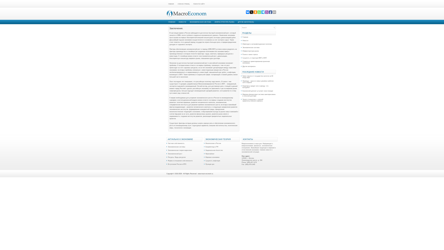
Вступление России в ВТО (177, 164)
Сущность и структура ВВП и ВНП (254, 58)
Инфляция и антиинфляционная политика (257, 44)
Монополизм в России (213, 143)
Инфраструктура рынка (224, 22)
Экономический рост (175, 154)
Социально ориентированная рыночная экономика (256, 62)
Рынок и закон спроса (250, 54)
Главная (171, 4)
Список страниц (184, 4)
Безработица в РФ (211, 147)
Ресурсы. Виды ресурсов (177, 157)
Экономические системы (176, 147)
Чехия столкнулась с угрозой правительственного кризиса (252, 100)
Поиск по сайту (199, 4)
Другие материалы (246, 22)
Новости (182, 22)
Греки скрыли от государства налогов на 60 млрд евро (257, 76)
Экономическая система (200, 22)
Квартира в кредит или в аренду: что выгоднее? (255, 86)
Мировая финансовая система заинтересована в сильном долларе (258, 95)
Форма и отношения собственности (180, 161)
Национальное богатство (214, 150)
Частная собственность (176, 143)
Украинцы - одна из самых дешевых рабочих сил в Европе (258, 81)
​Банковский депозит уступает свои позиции (257, 91)
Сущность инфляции (212, 161)
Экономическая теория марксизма (180, 150)
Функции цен (209, 164)
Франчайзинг (209, 154)
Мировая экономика (212, 157)
